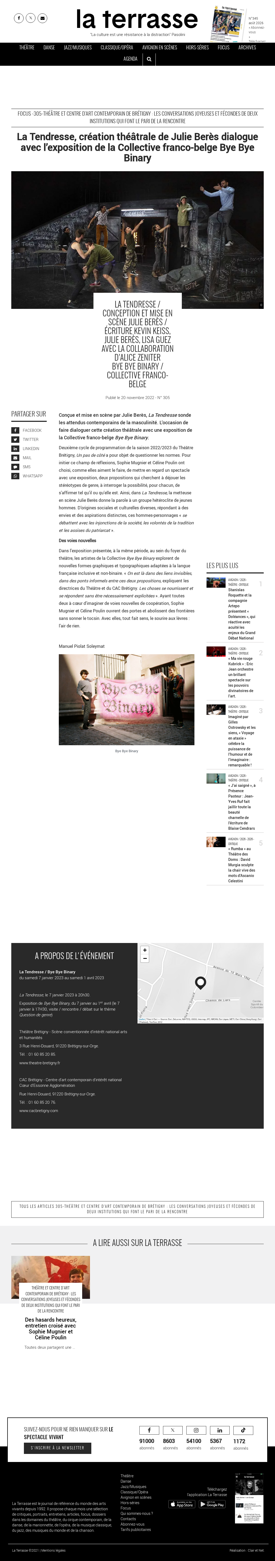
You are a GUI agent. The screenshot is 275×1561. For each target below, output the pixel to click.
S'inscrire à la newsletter (57, 1448)
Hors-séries (197, 48)
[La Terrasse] (137, 18)
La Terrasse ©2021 (25, 1550)
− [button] (145, 958)
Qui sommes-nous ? (137, 1513)
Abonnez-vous (132, 1524)
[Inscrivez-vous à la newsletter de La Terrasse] (42, 18)
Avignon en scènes (159, 48)
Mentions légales (53, 1550)
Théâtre (26, 48)
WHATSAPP (32, 475)
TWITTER (30, 439)
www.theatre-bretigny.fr (39, 1062)
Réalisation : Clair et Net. (247, 1550)
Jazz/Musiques (78, 48)
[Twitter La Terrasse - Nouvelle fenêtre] (30, 18)
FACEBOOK (32, 430)
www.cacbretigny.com (38, 1110)
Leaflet (142, 1019)
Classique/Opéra (117, 48)
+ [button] (145, 950)
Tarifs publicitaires (136, 1529)
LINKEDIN (30, 448)
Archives (247, 48)
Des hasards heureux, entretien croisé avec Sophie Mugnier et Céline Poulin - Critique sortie (49, 1264)
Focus (223, 48)
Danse (49, 48)
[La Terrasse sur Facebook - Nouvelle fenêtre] (19, 18)
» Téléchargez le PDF (257, 41)
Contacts (128, 1518)
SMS (26, 466)
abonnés (146, 1443)
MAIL (26, 457)
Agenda (131, 59)
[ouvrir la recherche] (149, 59)
